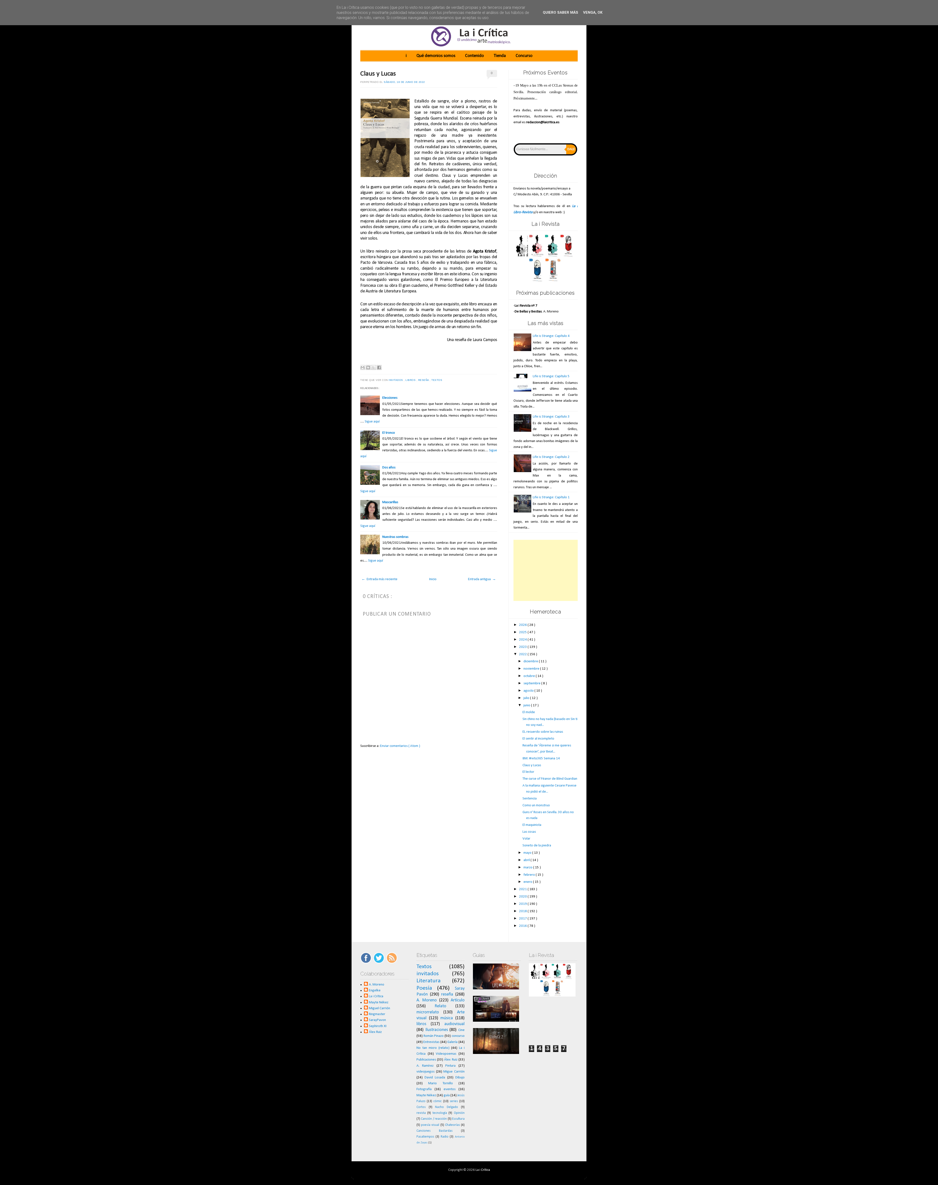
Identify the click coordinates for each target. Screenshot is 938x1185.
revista (421, 1113)
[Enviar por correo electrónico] (362, 367)
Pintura (450, 1066)
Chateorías (452, 1125)
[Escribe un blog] (368, 367)
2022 (523, 654)
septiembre (532, 683)
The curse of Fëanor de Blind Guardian (549, 779)
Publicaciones (426, 1060)
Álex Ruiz (375, 1032)
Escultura (458, 1118)
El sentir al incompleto (538, 739)
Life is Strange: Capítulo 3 (551, 417)
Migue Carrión (454, 1072)
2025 (523, 632)
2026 (523, 625)
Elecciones (389, 398)
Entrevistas (431, 1042)
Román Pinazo (434, 1036)
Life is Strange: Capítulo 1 (551, 497)
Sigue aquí (372, 421)
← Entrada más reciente (379, 579)
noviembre (531, 669)
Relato (440, 1006)
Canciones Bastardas (434, 1130)
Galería (452, 1042)
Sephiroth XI (377, 1026)
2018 (523, 911)
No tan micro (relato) (432, 1048)
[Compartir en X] (373, 367)
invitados (396, 380)
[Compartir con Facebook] (379, 367)
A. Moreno (376, 984)
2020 (523, 896)
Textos (437, 380)
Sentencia (529, 798)
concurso (458, 1036)
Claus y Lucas (378, 73)
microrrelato (427, 1012)
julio (526, 698)
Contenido (474, 56)
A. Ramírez (425, 1066)
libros (410, 380)
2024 (523, 640)
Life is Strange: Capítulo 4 (551, 336)
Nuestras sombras (395, 537)
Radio (444, 1136)
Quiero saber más (560, 12)
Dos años (388, 467)
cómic (437, 1101)
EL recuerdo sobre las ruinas (542, 732)
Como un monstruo (536, 805)
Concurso (524, 56)
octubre (529, 676)
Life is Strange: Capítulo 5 (551, 376)
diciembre (531, 661)
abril (527, 860)
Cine (461, 1030)
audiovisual (454, 1024)
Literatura (428, 981)
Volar (526, 839)
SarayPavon (377, 1020)
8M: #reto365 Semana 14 (541, 758)
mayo (527, 853)
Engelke (375, 990)
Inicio (433, 579)
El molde (528, 712)
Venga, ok (592, 12)
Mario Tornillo (440, 1083)
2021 (523, 889)
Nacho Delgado (446, 1107)
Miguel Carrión (379, 1008)
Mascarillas (390, 502)
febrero (529, 875)
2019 (523, 904)
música (446, 1018)
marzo (528, 867)
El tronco (388, 433)
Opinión (459, 1113)
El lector (528, 772)
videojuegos (425, 1072)
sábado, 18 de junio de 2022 (404, 82)
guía (447, 1095)
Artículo (458, 1000)
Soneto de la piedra (536, 845)
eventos (450, 1089)
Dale (571, 149)
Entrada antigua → (482, 579)
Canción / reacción (434, 1118)
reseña (424, 380)
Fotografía (424, 1089)
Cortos (421, 1107)
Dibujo (460, 1077)
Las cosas (529, 832)
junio (527, 705)
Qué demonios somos (435, 56)
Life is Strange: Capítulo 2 (551, 457)
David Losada (435, 1077)
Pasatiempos (425, 1136)
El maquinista (531, 825)
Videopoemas (446, 1054)
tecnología (440, 1113)
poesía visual (430, 1125)
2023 (523, 647)
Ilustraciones (436, 1030)
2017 (523, 918)
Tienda (500, 56)
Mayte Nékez (378, 1002)
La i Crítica (376, 996)
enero (528, 882)
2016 (523, 926)
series (454, 1101)
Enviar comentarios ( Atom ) (400, 746)
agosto (528, 691)
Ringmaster (377, 1014)
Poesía (424, 988)
